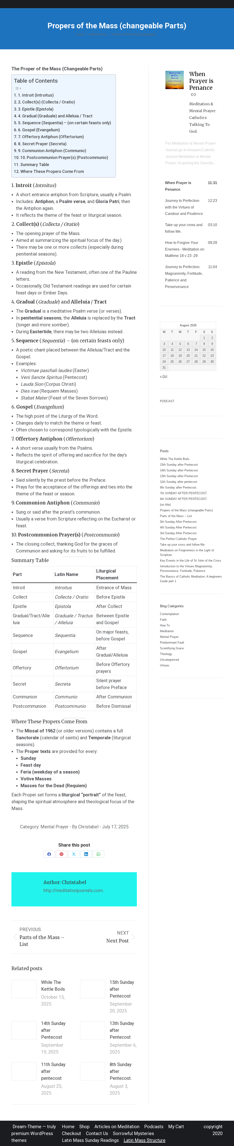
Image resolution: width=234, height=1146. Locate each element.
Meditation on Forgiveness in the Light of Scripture (187, 553)
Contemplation (169, 614)
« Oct (163, 376)
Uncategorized (169, 659)
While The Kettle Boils (53, 986)
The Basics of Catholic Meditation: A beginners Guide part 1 (191, 579)
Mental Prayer (54, 826)
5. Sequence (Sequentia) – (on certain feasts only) (64, 122)
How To (165, 625)
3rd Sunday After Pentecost (178, 533)
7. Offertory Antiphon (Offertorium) (51, 136)
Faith (163, 619)
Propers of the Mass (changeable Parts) (186, 510)
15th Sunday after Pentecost (122, 989)
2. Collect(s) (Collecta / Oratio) (46, 102)
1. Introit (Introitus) (36, 95)
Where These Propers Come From (52, 171)
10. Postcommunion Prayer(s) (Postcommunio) (64, 157)
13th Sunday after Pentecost (122, 1030)
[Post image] (24, 989)
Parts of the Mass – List (176, 516)
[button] (191, 186)
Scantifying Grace (172, 648)
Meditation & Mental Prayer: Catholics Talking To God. (202, 118)
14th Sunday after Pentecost (53, 1030)
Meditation (167, 631)
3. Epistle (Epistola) (35, 109)
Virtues (164, 665)
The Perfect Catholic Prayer (178, 539)
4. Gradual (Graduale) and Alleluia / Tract (55, 116)
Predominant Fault (172, 642)
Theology (166, 654)
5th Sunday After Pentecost (178, 521)
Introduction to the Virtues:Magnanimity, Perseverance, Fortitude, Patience (186, 569)
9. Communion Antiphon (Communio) (52, 150)
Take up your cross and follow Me (182, 544)
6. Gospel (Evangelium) (39, 129)
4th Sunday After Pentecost (178, 527)
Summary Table (34, 164)
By (85, 826)
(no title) (165, 504)
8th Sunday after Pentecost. (121, 1071)
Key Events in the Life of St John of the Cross (190, 560)
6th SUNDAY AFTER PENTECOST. (183, 499)
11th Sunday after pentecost (53, 1071)
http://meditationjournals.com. (73, 890)
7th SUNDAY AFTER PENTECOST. (183, 493)
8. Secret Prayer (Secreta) (42, 143)
